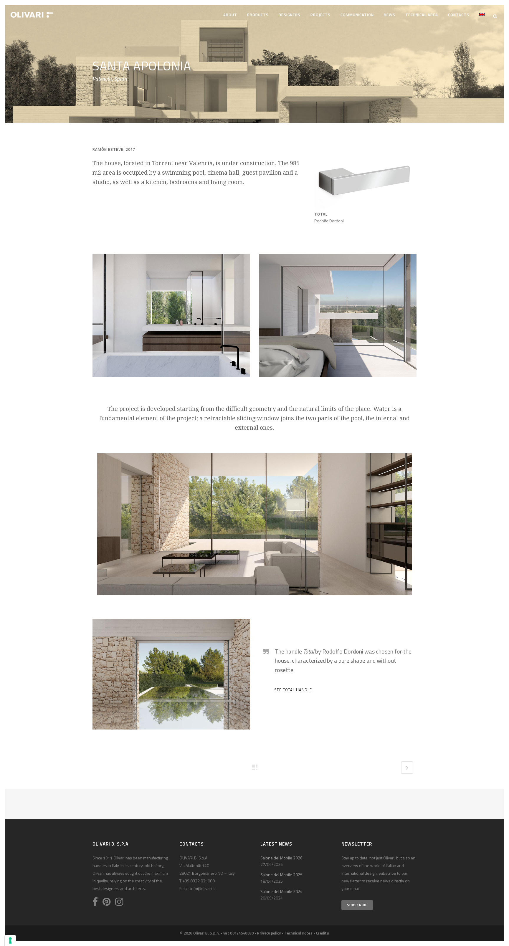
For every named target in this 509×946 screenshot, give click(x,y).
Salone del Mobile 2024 (281, 891)
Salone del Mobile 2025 (281, 874)
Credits (322, 933)
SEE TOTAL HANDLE (293, 690)
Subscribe (357, 905)
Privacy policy (269, 933)
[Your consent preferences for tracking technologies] (10, 940)
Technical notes (299, 933)
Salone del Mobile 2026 (281, 858)
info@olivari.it (202, 888)
